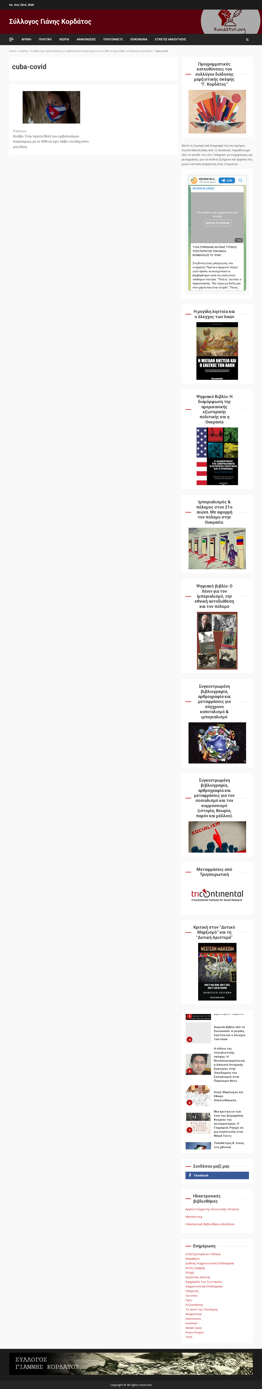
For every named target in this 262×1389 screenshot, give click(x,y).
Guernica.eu (193, 1318)
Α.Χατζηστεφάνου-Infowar (203, 1254)
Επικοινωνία (138, 39)
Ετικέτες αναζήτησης (170, 39)
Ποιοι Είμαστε (113, 39)
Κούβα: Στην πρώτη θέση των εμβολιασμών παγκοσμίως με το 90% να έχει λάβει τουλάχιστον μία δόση (51, 139)
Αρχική (26, 39)
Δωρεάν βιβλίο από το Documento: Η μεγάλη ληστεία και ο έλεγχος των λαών (198, 1032)
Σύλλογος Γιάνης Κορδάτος (50, 22)
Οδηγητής (192, 1291)
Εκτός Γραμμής (195, 1268)
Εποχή (189, 1272)
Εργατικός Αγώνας (197, 1277)
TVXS (188, 1337)
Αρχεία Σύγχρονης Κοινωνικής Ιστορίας (212, 1209)
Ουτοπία (191, 1295)
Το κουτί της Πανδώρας (201, 1309)
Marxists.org (193, 1216)
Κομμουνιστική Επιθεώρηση (203, 1286)
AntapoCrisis (193, 1314)
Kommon (191, 1323)
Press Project (194, 1332)
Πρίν (188, 1300)
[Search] (247, 39)
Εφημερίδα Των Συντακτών (203, 1282)
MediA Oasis (193, 1328)
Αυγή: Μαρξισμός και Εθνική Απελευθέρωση (198, 1095)
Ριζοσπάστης (194, 1305)
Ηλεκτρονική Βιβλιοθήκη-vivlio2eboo (210, 1224)
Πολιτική (45, 39)
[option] (217, 1033)
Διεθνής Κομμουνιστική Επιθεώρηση (209, 1263)
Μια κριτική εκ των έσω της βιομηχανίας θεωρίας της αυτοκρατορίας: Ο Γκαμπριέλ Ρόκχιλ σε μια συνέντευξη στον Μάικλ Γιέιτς (198, 1123)
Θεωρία (64, 39)
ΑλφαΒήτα (192, 1258)
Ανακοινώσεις (86, 39)
